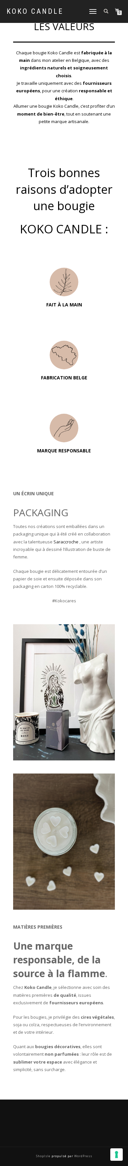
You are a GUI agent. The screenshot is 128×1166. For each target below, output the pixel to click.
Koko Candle (35, 11)
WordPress (82, 1156)
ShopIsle (44, 1156)
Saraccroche (65, 542)
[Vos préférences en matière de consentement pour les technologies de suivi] (116, 1154)
